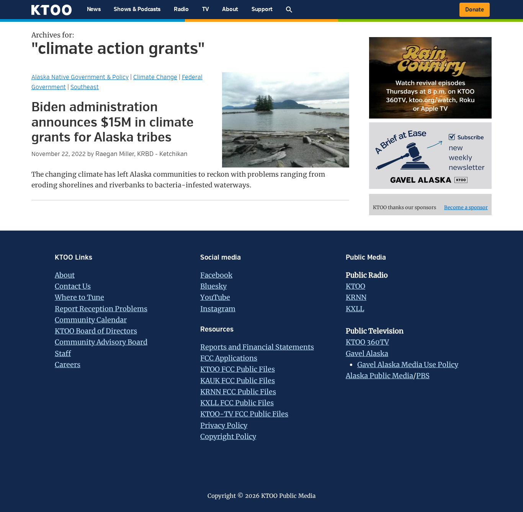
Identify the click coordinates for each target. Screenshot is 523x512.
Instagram (217, 308)
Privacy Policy (223, 425)
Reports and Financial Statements (257, 347)
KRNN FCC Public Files (238, 391)
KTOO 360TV (367, 342)
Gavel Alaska (367, 353)
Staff (63, 353)
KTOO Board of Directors (96, 331)
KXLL (355, 308)
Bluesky (213, 286)
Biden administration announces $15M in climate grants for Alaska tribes (112, 122)
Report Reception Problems (101, 308)
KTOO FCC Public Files (237, 369)
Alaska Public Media (379, 375)
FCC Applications (228, 358)
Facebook (216, 275)
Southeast (84, 87)
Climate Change (155, 77)
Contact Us (73, 286)
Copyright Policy (228, 436)
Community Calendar (91, 319)
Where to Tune (79, 297)
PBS (423, 375)
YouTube (215, 297)
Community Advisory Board (101, 342)
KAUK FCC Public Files (237, 380)
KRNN (356, 297)
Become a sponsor (466, 207)
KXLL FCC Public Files (237, 402)
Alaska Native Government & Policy (80, 77)
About (65, 275)
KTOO (355, 286)
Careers (67, 364)
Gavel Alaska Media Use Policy (407, 364)
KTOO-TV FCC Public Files (244, 414)
